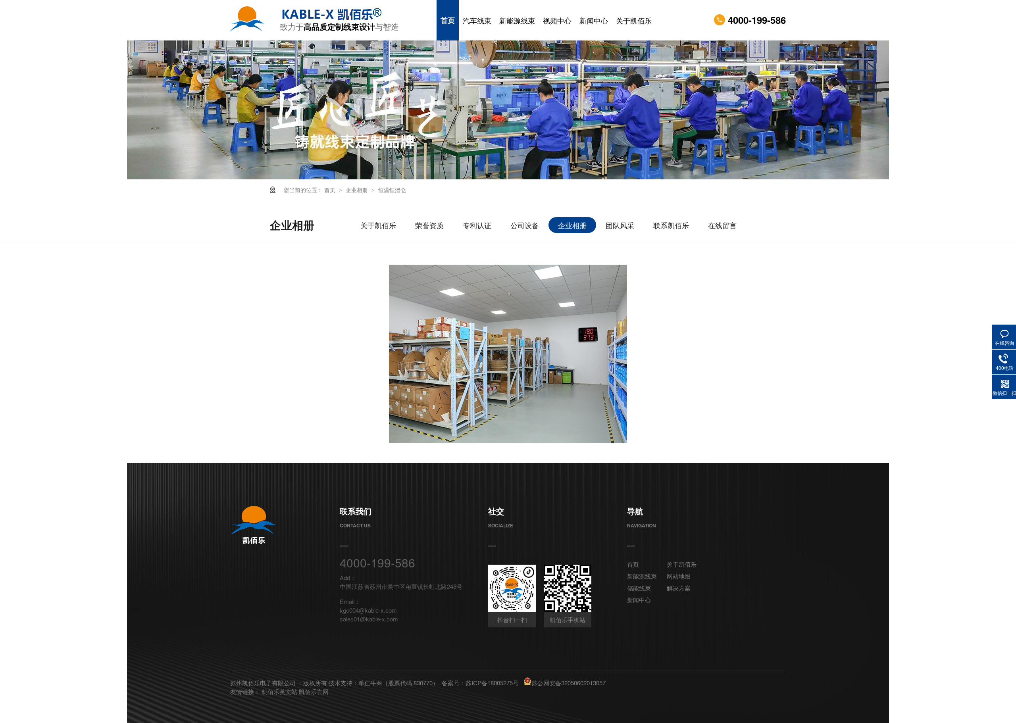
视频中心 (557, 20)
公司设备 (524, 225)
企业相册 (357, 190)
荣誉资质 (429, 225)
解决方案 (679, 588)
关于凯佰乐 (634, 20)
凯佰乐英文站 (280, 691)
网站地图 (679, 576)
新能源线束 (517, 20)
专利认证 (477, 225)
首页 (448, 20)
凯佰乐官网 (314, 691)
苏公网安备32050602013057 (568, 683)
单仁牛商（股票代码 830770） (398, 683)
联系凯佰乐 (671, 225)
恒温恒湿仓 (392, 190)
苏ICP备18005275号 (492, 683)
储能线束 (639, 588)
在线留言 (722, 225)
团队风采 (620, 225)
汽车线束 (477, 20)
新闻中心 (593, 20)
